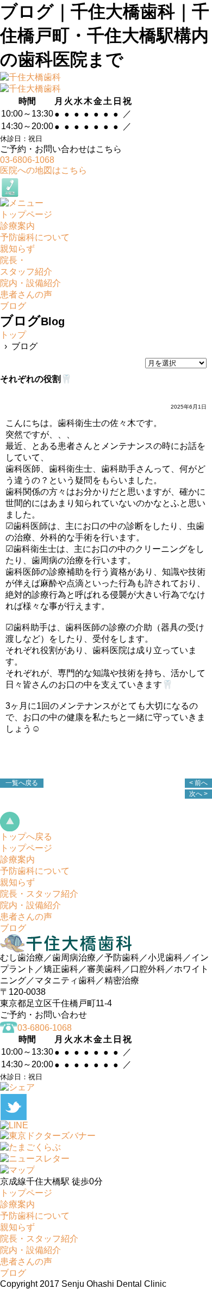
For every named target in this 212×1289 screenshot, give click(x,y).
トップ (13, 334)
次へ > (198, 794)
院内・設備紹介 (30, 905)
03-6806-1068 (27, 160)
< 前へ (198, 783)
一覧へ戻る (21, 783)
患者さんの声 (26, 916)
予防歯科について (35, 870)
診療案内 (17, 859)
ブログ (13, 928)
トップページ (26, 848)
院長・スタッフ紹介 (39, 893)
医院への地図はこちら (43, 170)
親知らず (17, 882)
